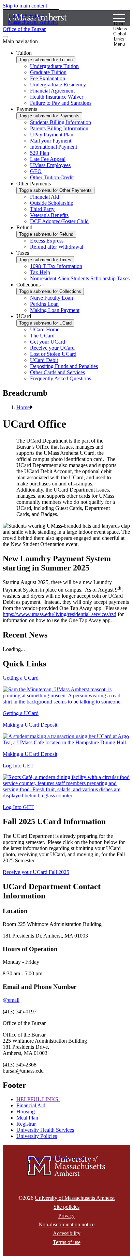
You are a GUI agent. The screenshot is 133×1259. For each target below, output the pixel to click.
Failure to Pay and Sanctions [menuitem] (60, 103)
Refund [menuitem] (24, 227)
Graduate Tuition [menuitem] (48, 72)
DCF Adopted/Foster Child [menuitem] (59, 221)
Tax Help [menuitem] (40, 272)
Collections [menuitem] (28, 284)
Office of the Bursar (24, 29)
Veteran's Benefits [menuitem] (49, 215)
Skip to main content (25, 6)
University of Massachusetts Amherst (75, 1198)
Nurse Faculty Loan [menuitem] (51, 298)
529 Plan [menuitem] (39, 153)
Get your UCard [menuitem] (47, 342)
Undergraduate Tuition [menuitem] (54, 66)
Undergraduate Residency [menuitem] (58, 84)
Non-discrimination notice (66, 1224)
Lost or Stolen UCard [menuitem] (53, 354)
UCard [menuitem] (23, 316)
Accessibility (66, 1233)
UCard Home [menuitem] (44, 329)
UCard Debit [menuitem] (44, 360)
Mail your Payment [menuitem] (50, 141)
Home (23, 407)
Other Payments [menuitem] (33, 183)
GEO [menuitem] (36, 171)
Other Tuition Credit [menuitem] (52, 177)
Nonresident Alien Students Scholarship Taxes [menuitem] (80, 278)
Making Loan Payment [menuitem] (54, 310)
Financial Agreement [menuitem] (52, 91)
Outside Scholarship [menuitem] (51, 203)
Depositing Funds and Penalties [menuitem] (64, 366)
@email (11, 1000)
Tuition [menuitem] (24, 53)
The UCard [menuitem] (42, 335)
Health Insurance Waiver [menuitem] (56, 97)
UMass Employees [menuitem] (50, 165)
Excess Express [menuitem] (46, 241)
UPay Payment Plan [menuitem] (51, 134)
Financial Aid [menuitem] (44, 197)
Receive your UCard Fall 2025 (36, 872)
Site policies (66, 1207)
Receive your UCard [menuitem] (52, 348)
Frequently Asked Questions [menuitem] (60, 378)
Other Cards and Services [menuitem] (57, 372)
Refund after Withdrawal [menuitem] (56, 247)
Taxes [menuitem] (22, 253)
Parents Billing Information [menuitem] (59, 128)
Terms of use (66, 1242)
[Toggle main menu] (5, 37)
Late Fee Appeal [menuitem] (47, 159)
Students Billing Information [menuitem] (60, 122)
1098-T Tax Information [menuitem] (56, 266)
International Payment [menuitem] (53, 147)
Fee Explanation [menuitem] (47, 78)
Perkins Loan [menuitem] (44, 304)
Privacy (66, 1216)
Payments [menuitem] (26, 109)
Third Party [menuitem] (42, 209)
